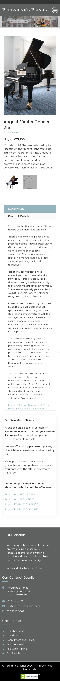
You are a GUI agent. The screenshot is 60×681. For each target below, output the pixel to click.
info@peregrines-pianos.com (23, 606)
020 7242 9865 (15, 611)
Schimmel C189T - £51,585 (20, 499)
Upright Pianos (15, 631)
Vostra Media (35, 568)
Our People (13, 653)
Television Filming (17, 649)
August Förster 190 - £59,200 (21, 509)
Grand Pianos (11, 132)
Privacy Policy (45, 665)
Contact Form (15, 600)
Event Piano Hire (16, 644)
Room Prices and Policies (21, 640)
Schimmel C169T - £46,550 (20, 494)
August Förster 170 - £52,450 (21, 504)
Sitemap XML (30, 669)
